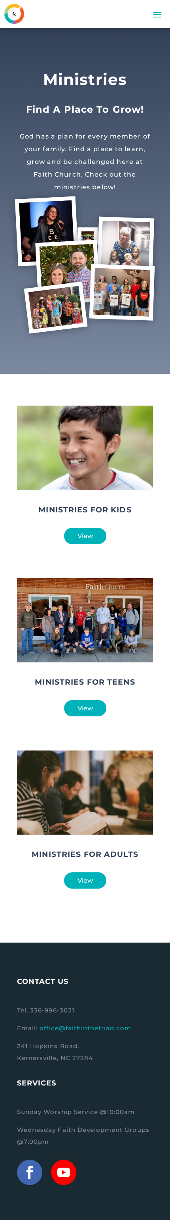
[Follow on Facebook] (29, 1172)
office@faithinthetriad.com (85, 1028)
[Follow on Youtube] (63, 1172)
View (85, 536)
